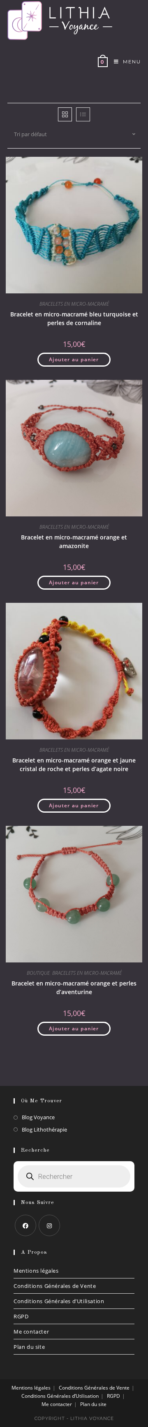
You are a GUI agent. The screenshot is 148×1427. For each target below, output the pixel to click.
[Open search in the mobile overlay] (74, 1176)
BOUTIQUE (38, 972)
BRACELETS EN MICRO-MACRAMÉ (74, 303)
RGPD (21, 1316)
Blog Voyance (38, 1117)
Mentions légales (36, 1270)
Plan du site (29, 1346)
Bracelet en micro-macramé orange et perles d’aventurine (74, 987)
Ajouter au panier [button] (74, 359)
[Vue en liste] (83, 114)
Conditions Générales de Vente (55, 1286)
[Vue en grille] (65, 114)
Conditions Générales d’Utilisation (59, 1301)
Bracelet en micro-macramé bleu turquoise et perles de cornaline (74, 318)
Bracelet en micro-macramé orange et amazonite (74, 541)
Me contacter (31, 1331)
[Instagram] (49, 1225)
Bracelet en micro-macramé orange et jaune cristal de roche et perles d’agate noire (74, 764)
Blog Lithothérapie (44, 1129)
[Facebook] (25, 1225)
